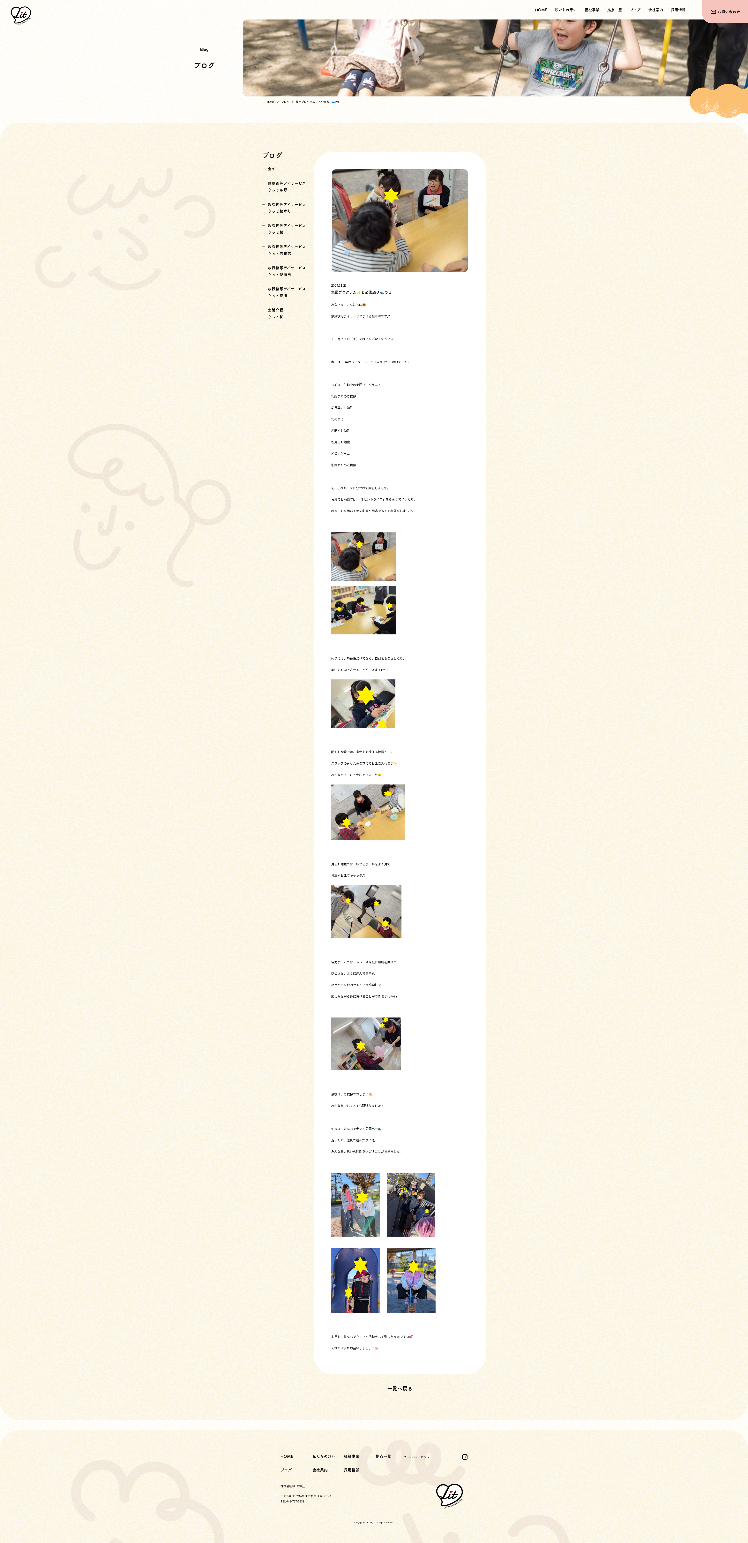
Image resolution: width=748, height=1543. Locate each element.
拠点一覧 (614, 10)
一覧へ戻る (400, 1388)
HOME (541, 10)
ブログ (635, 10)
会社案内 (655, 10)
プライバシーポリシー (417, 1457)
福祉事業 (351, 1456)
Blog (204, 49)
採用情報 (678, 10)
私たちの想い (566, 10)
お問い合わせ (729, 12)
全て (272, 169)
